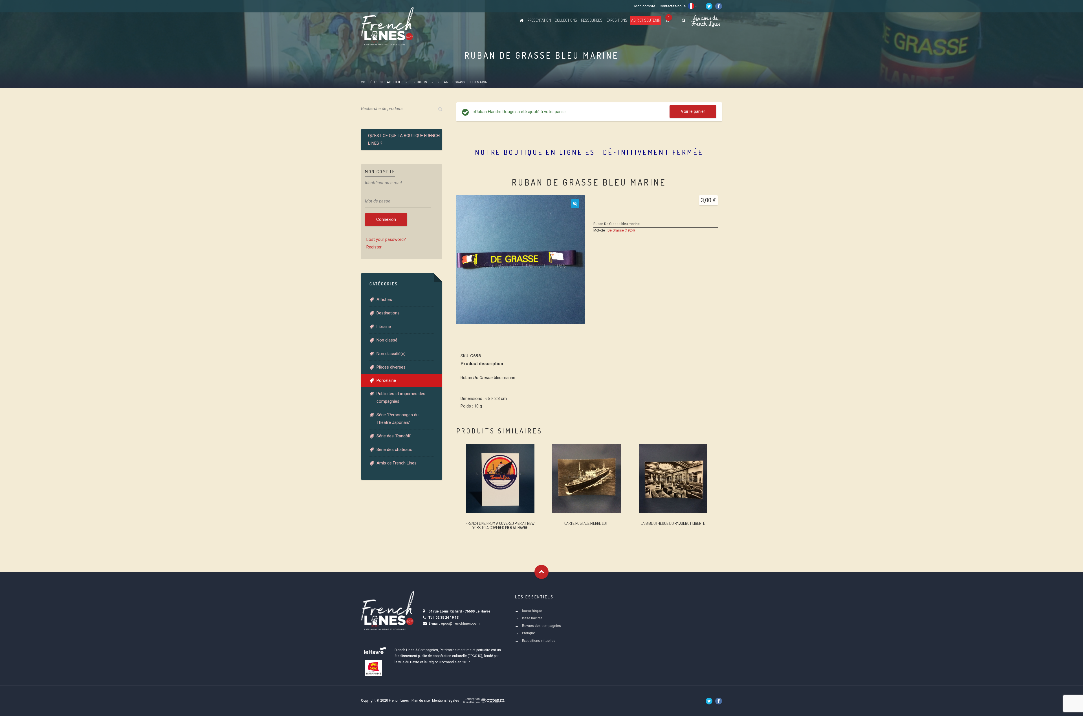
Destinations (388, 313)
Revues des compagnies (541, 626)
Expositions (616, 20)
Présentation (539, 20)
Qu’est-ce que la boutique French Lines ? (404, 139)
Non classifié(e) (391, 353)
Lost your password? (386, 239)
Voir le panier (693, 111)
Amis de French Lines (397, 463)
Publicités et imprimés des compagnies (401, 397)
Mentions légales (445, 700)
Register (374, 247)
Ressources (591, 20)
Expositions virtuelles (538, 641)
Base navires (532, 618)
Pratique (528, 633)
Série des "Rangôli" (394, 436)
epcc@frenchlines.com (460, 623)
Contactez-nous (673, 6)
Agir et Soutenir (645, 20)
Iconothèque (532, 611)
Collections (566, 20)
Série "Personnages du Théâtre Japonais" (398, 418)
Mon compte (644, 6)
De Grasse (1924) (621, 230)
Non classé (387, 340)
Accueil (394, 82)
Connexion (386, 219)
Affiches (384, 299)
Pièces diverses (391, 367)
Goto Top (541, 572)
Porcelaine (386, 380)
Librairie (384, 326)
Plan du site (420, 700)
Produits (419, 82)
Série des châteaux (394, 449)
